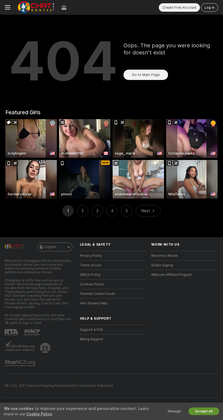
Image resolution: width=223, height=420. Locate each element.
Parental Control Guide (97, 294)
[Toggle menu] (7, 7)
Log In (210, 7)
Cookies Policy (92, 284)
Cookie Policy (39, 414)
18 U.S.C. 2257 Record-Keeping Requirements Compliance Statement (59, 386)
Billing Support (91, 339)
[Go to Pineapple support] (45, 348)
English (50, 247)
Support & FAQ (91, 330)
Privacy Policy (91, 256)
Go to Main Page (146, 75)
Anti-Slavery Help (93, 303)
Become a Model (164, 256)
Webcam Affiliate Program (171, 275)
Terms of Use (90, 265)
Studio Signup (162, 265)
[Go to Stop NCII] (21, 363)
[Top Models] (64, 7)
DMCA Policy (90, 275)
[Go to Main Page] (36, 7)
